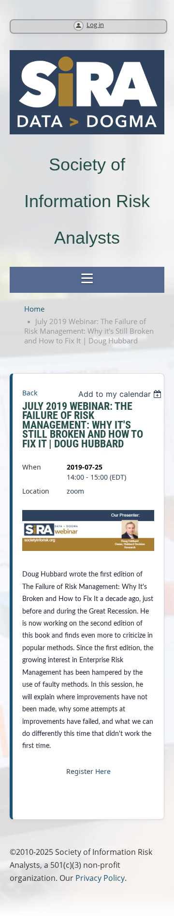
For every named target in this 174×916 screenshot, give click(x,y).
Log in (95, 25)
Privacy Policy (100, 878)
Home (34, 309)
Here (103, 771)
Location (35, 491)
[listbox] (121, 394)
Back (29, 392)
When (31, 466)
